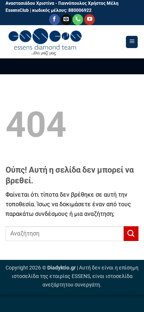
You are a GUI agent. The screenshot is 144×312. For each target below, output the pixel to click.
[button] (132, 42)
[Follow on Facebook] (54, 19)
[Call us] (77, 19)
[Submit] (131, 233)
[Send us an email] (66, 19)
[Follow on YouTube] (89, 19)
